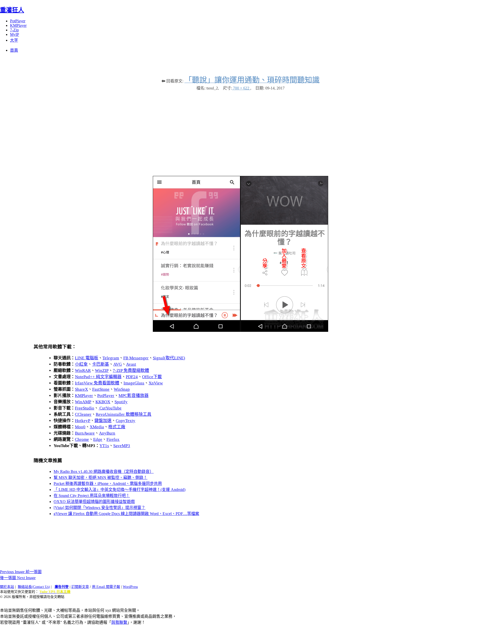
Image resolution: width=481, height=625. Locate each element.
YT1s (104, 445)
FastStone (100, 389)
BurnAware (85, 433)
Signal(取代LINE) (169, 358)
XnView (156, 383)
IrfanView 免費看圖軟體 (97, 383)
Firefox (112, 439)
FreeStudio (84, 408)
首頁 (14, 50)
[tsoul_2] (240, 330)
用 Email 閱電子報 (106, 587)
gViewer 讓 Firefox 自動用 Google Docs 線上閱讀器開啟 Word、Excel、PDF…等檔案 (126, 513)
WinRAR (83, 370)
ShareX (81, 389)
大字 (14, 40)
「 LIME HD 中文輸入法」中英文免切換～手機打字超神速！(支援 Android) (119, 489)
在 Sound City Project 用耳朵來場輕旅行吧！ (92, 495)
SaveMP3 (121, 445)
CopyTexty (125, 420)
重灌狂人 (12, 10)
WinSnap (122, 389)
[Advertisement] (240, 131)
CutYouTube (110, 408)
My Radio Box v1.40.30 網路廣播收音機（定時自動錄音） (104, 471)
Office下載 (152, 376)
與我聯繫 (119, 622)
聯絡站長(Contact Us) (34, 587)
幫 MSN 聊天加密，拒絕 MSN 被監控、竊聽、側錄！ (100, 477)
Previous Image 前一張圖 (21, 572)
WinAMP (83, 401)
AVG (117, 364)
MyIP (14, 34)
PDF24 (132, 376)
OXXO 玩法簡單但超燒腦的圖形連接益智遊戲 (94, 501)
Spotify (121, 401)
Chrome (82, 439)
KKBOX (102, 401)
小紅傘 (81, 364)
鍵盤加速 (102, 420)
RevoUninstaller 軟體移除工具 (123, 414)
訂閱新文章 (80, 587)
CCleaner (83, 414)
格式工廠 (116, 427)
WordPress (130, 587)
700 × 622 (241, 88)
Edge (97, 439)
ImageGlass (134, 383)
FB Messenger (136, 358)
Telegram (110, 358)
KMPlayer (18, 25)
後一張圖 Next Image (18, 578)
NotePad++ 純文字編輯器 (98, 376)
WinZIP (101, 370)
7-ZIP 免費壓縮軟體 (131, 370)
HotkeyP (82, 420)
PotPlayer (17, 21)
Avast (131, 364)
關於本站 (7, 587)
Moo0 (80, 427)
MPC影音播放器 (133, 395)
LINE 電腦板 (86, 358)
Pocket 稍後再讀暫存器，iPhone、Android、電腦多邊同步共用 (108, 483)
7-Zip (14, 30)
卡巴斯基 (100, 364)
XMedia (97, 427)
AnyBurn (107, 433)
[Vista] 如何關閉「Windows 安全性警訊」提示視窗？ (99, 507)
